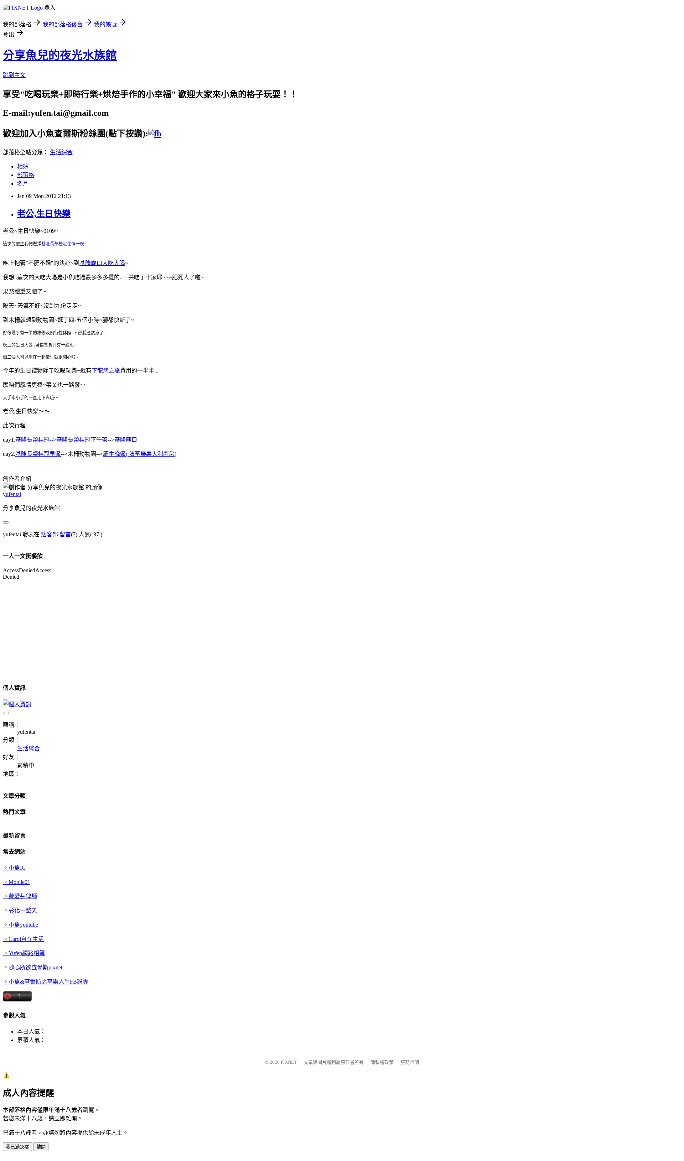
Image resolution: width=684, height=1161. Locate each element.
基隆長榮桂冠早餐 (38, 454)
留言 (65, 534)
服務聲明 (409, 1062)
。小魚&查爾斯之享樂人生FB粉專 (45, 982)
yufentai (12, 494)
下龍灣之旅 (106, 371)
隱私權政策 (382, 1062)
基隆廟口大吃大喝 (102, 263)
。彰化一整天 (20, 910)
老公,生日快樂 (44, 213)
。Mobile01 (16, 882)
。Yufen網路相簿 (24, 953)
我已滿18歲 (17, 1147)
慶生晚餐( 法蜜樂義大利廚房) (139, 454)
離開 (41, 1147)
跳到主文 (14, 75)
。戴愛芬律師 (20, 896)
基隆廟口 (125, 440)
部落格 (25, 175)
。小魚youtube (20, 925)
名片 (22, 184)
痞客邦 (49, 534)
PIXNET (289, 1062)
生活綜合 (61, 152)
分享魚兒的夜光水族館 (60, 55)
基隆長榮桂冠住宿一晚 (62, 243)
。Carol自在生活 (23, 939)
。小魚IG (14, 868)
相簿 (22, 166)
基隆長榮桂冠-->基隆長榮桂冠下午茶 (61, 440)
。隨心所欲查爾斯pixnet (32, 967)
